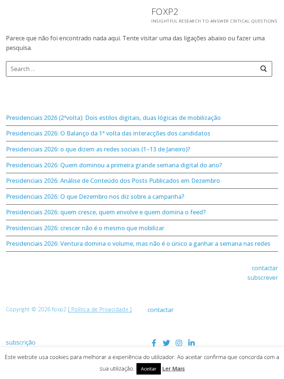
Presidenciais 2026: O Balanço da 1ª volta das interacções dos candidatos (108, 133)
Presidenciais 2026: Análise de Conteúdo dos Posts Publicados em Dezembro (113, 181)
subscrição (21, 342)
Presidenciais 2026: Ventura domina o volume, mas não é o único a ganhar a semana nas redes (138, 243)
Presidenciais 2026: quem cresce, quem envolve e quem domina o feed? (106, 212)
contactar (265, 268)
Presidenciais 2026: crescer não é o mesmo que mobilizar (85, 228)
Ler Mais (173, 368)
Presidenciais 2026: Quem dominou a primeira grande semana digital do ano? (114, 165)
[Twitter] (166, 343)
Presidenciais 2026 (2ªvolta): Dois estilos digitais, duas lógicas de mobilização (113, 118)
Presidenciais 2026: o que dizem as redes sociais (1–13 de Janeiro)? (98, 149)
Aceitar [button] (148, 368)
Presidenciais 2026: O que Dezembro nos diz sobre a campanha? (95, 196)
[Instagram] (179, 343)
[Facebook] (153, 343)
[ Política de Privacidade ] (100, 309)
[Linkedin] (191, 343)
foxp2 (165, 11)
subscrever (262, 278)
